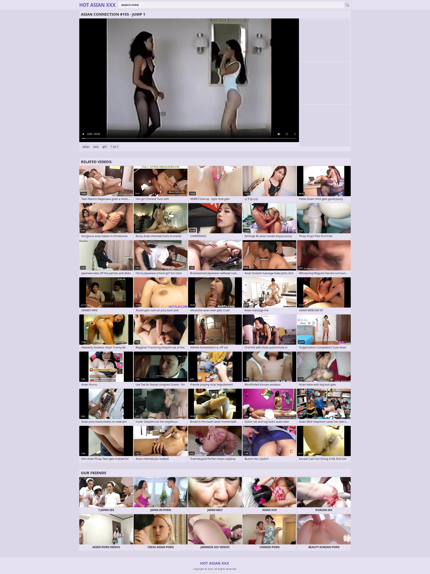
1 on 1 (114, 146)
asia (95, 146)
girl (104, 146)
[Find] (347, 5)
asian (86, 146)
